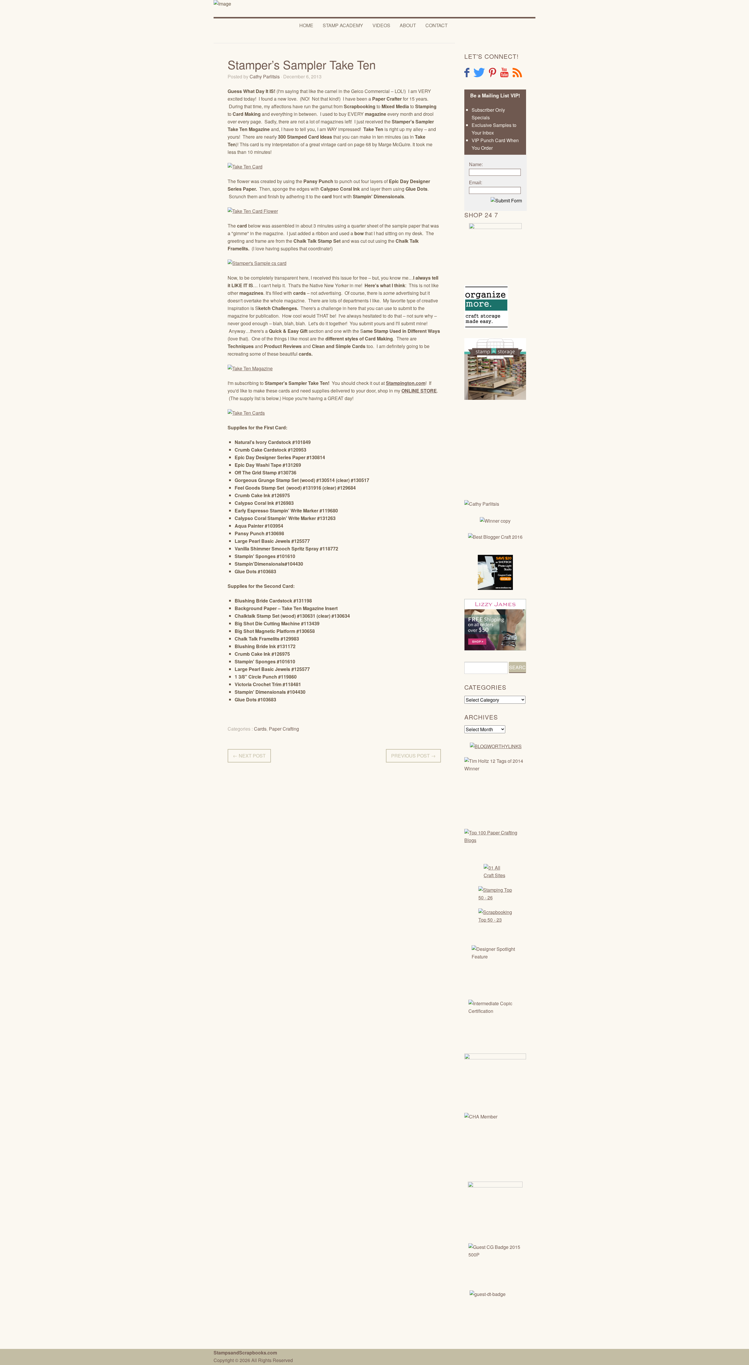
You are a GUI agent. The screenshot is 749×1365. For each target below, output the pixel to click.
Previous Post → (413, 755)
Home (306, 25)
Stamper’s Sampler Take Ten (302, 64)
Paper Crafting (284, 728)
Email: (475, 182)
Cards (260, 728)
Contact (436, 25)
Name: (476, 164)
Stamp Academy (343, 25)
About (408, 25)
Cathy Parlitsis (265, 76)
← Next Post (249, 755)
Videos (381, 25)
